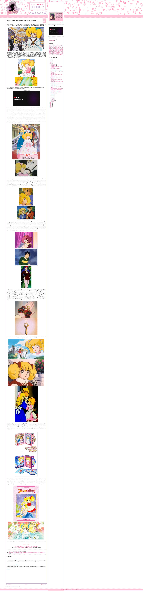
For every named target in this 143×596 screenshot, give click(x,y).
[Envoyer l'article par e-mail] (20, 551)
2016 (51, 63)
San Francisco (57, 48)
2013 (51, 104)
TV (54, 49)
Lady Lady (12, 553)
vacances (57, 54)
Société (50, 49)
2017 (51, 62)
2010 (51, 107)
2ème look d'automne (53, 85)
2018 (51, 61)
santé (49, 54)
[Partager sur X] (23, 551)
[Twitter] (33, 13)
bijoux (62, 50)
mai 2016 (52, 97)
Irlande (56, 46)
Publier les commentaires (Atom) (15, 586)
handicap (56, 53)
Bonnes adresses (33, 15)
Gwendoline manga (36, 552)
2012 (51, 105)
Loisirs (62, 46)
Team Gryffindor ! (53, 73)
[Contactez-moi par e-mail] (31, 13)
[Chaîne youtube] (43, 13)
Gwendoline (25, 552)
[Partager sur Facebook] (24, 551)
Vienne (58, 49)
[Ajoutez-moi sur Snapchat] (40, 13)
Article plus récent (8, 584)
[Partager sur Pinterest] (25, 551)
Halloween (50, 46)
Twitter (18, 547)
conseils (50, 52)
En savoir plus (60, 19)
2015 (51, 102)
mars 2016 (52, 99)
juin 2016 (52, 96)
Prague (54, 48)
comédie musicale (57, 51)
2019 (51, 60)
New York (59, 47)
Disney (62, 45)
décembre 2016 (53, 64)
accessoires (61, 49)
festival (53, 53)
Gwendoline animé (30, 552)
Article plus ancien (44, 584)
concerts (61, 51)
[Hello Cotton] (45, 13)
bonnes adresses (51, 51)
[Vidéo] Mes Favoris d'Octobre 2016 (55, 92)
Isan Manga (8, 553)
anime (10, 552)
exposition (50, 53)
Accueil (7, 15)
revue (62, 53)
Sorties (53, 49)
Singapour (62, 48)
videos (60, 54)
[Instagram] (38, 13)
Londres (50, 47)
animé (12, 552)
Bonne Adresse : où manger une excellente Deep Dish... (55, 68)
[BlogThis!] (22, 551)
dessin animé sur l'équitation (18, 552)
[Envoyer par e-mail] (21, 551)
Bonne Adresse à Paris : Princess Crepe (56, 88)
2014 (51, 103)
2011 (51, 106)
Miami (56, 47)
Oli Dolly (50, 48)
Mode (14, 15)
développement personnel (59, 52)
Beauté (10, 15)
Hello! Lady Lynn (42, 552)
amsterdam (50, 50)
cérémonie (53, 52)
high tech (59, 53)
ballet (60, 50)
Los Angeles (54, 47)
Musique (27, 15)
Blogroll (38, 15)
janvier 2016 (53, 101)
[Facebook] (36, 13)
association (57, 50)
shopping (52, 54)
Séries (20, 15)
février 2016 (52, 100)
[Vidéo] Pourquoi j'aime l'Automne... (55, 84)
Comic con (53, 45)
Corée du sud (58, 45)
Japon (59, 46)
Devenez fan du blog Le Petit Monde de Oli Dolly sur (26, 546)
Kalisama (81, 589)
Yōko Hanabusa (19, 553)
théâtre (55, 54)
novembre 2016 (53, 65)
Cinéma (17, 15)
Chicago (50, 45)
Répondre (8, 569)
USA (56, 49)
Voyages (23, 15)
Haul (53, 46)
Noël (62, 47)
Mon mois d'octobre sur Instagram (55, 91)
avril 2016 (52, 98)
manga (15, 553)
